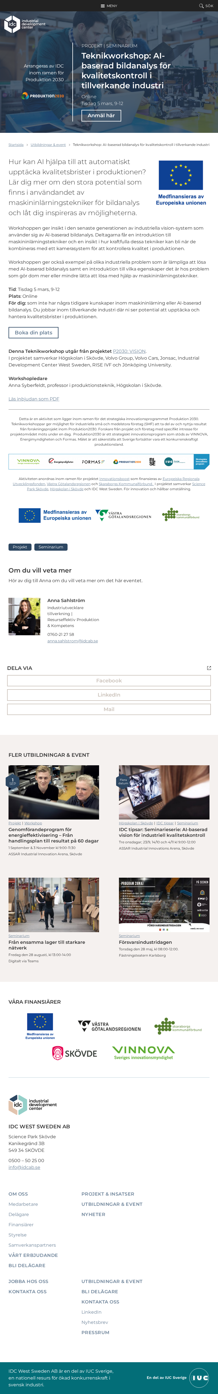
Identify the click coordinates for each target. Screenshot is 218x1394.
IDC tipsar (165, 823)
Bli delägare (27, 1265)
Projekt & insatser (108, 1194)
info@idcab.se (24, 1167)
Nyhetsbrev (94, 1322)
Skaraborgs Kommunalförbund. (126, 484)
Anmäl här (101, 115)
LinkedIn (109, 695)
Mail (109, 709)
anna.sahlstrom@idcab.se (72, 640)
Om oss (18, 1194)
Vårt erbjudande (33, 1255)
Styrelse (18, 1235)
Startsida (16, 144)
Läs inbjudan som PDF (34, 399)
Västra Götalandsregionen (69, 484)
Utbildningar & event (48, 144)
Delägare (19, 1214)
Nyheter (93, 1214)
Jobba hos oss (29, 1281)
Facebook (109, 681)
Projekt (91, 46)
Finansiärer (21, 1224)
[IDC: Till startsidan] (24, 24)
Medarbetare (23, 1204)
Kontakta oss (28, 1291)
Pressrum (95, 1332)
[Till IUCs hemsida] (178, 1377)
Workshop (33, 823)
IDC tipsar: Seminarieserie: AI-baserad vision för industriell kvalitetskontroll (164, 792)
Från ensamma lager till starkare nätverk (54, 905)
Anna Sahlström (66, 600)
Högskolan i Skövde (66, 489)
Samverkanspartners (32, 1245)
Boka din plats (33, 333)
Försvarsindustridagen (164, 905)
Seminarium (121, 46)
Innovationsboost (114, 479)
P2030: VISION (129, 351)
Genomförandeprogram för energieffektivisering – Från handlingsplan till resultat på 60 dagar (54, 792)
